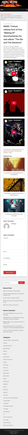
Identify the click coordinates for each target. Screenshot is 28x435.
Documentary (8, 14)
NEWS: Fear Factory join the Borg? (10, 305)
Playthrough (6, 381)
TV (4, 414)
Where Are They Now (8, 425)
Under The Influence (7, 417)
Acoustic (5, 343)
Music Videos (6, 373)
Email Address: (6, 258)
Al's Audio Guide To (7, 345)
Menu (2, 9)
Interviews (5, 367)
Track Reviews (6, 411)
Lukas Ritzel (6, 313)
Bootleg (5, 354)
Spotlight (5, 392)
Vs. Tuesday (6, 419)
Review (5, 386)
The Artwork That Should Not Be (10, 397)
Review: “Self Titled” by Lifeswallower (11, 291)
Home (2, 14)
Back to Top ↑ (14, 433)
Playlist (4, 378)
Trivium (10, 152)
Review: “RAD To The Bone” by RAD (11, 298)
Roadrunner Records (16, 149)
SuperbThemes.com (14, 432)
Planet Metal (6, 376)
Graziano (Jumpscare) (8, 330)
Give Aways (5, 365)
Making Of (8, 149)
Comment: (5, 238)
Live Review (6, 370)
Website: (5, 264)
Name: (4, 251)
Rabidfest (5, 384)
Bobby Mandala (6, 326)
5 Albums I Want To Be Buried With (11, 340)
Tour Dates (5, 408)
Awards (5, 351)
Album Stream (6, 348)
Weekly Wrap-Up (7, 422)
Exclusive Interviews (7, 359)
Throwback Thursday (8, 406)
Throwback (5, 403)
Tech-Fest (5, 395)
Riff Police (5, 389)
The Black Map (6, 400)
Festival (5, 362)
